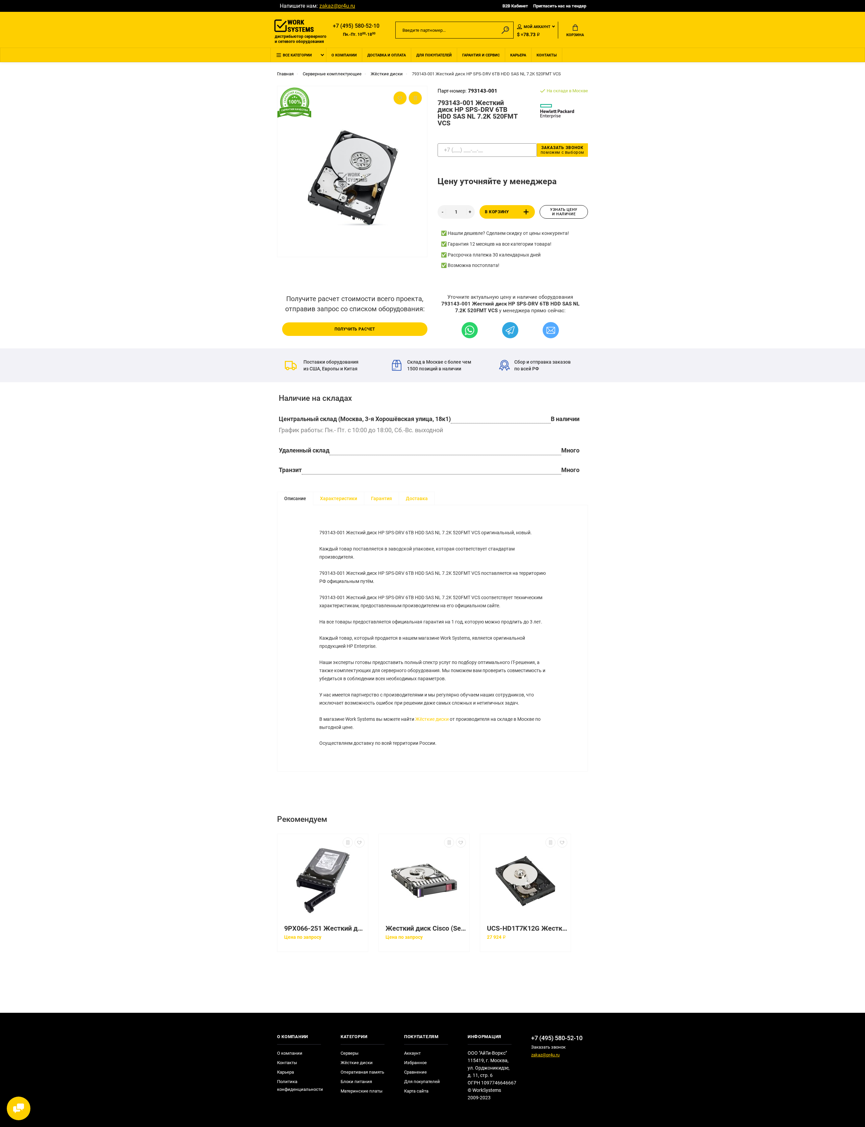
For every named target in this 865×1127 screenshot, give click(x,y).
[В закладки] (359, 842)
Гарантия (381, 498)
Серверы (350, 1053)
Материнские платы (361, 1091)
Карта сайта (416, 1091)
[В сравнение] (348, 842)
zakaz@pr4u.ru (337, 5)
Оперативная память (362, 1072)
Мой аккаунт (537, 27)
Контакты (547, 55)
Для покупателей (434, 55)
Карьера (518, 55)
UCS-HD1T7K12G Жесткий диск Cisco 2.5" (527, 928)
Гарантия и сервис (481, 55)
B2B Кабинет (515, 5)
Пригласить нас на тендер (559, 5)
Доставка (417, 498)
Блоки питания (356, 1081)
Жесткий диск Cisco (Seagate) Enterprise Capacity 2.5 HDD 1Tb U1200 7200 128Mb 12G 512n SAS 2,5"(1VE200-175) (426, 928)
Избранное (415, 1062)
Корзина (575, 35)
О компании (344, 55)
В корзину (497, 212)
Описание (295, 498)
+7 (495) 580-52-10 (356, 26)
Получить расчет (355, 329)
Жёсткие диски (432, 719)
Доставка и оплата (386, 55)
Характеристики (338, 498)
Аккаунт (412, 1053)
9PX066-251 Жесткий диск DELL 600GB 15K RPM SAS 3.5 (324, 928)
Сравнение (415, 1072)
